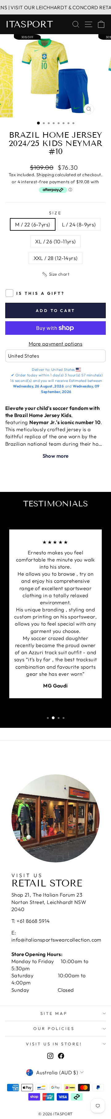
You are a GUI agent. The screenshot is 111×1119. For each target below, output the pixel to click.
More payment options (55, 343)
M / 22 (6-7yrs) (32, 224)
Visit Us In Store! (54, 1043)
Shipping (45, 174)
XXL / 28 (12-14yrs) (56, 258)
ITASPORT (29, 24)
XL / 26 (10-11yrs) (55, 241)
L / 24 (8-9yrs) (79, 224)
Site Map (54, 1013)
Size (55, 212)
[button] (55, 274)
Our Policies (54, 1028)
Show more (56, 455)
